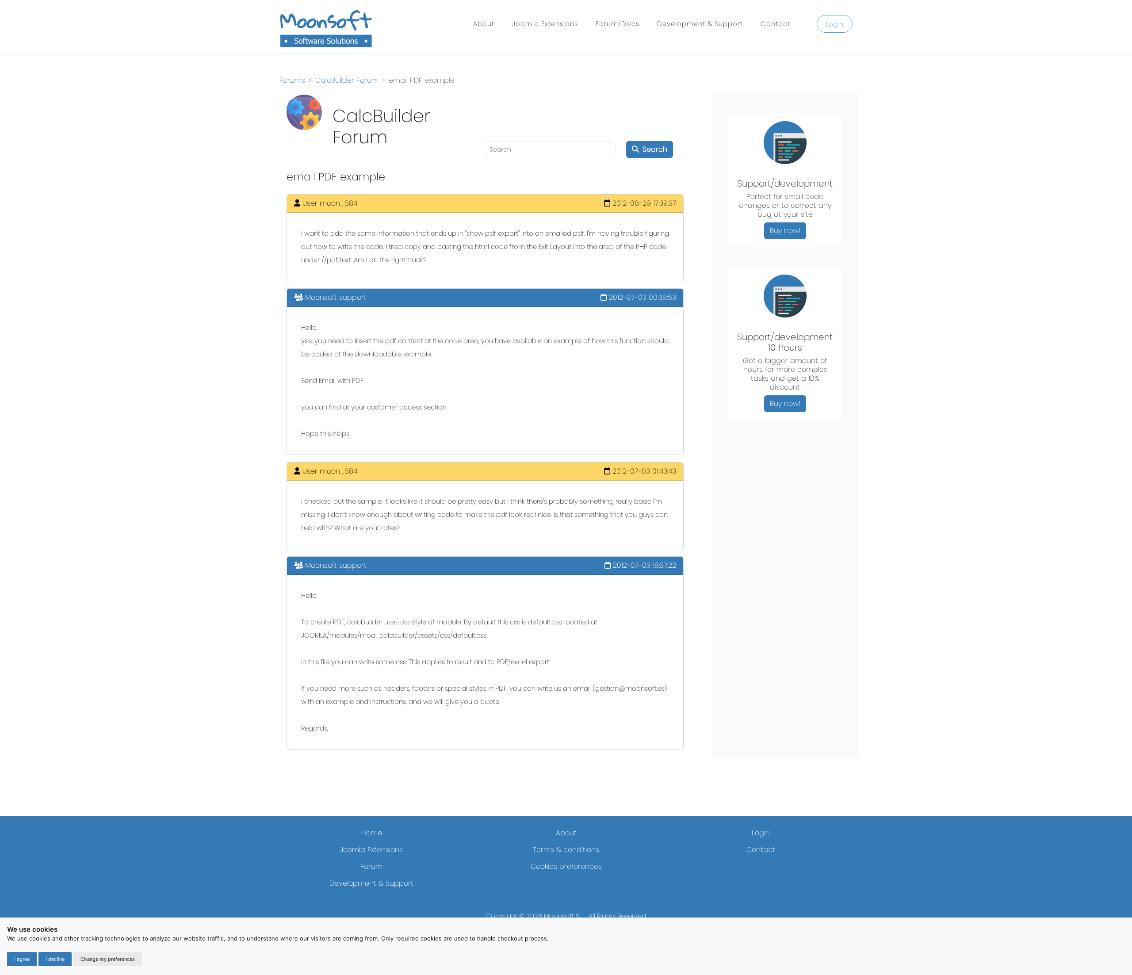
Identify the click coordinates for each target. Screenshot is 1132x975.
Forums (292, 80)
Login (835, 24)
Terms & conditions (566, 850)
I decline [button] (55, 959)
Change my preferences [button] (107, 959)
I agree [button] (22, 959)
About (483, 23)
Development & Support (700, 23)
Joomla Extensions (545, 23)
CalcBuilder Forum (347, 80)
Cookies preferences (566, 866)
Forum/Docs (617, 23)
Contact (775, 23)
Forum (371, 866)
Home (371, 833)
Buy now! (785, 231)
